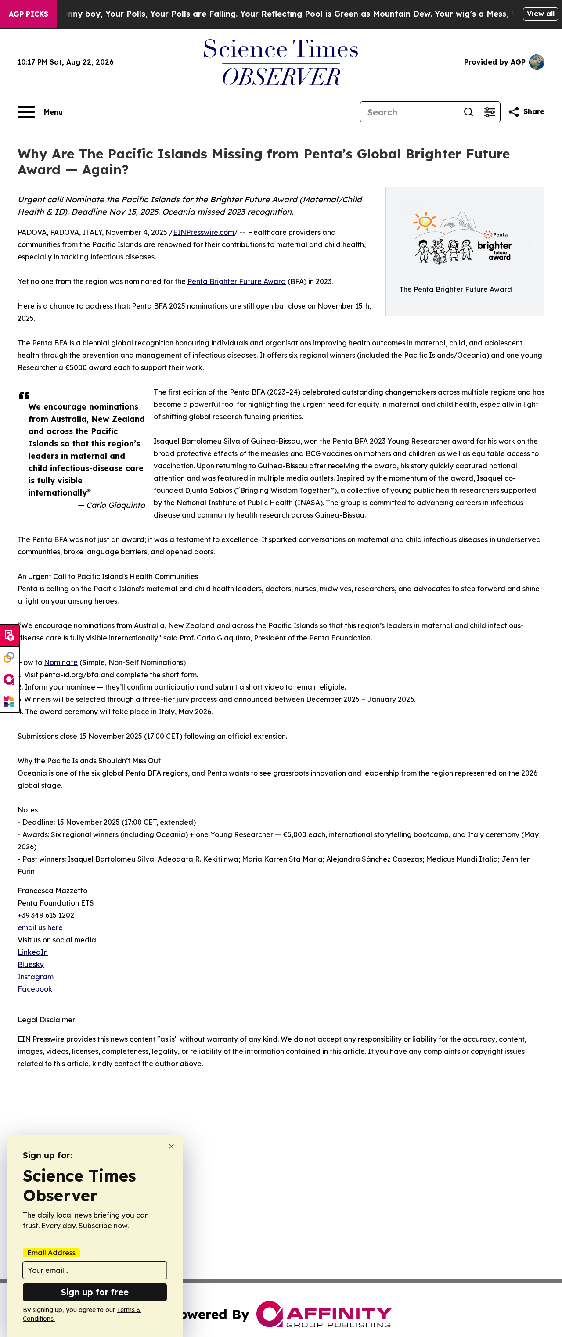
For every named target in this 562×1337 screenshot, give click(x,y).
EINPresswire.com (203, 232)
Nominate (61, 662)
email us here (40, 927)
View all (541, 13)
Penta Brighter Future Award (236, 281)
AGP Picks (28, 14)
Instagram (36, 976)
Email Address (51, 1252)
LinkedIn (33, 952)
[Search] (468, 112)
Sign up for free (95, 1292)
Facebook (35, 989)
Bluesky (31, 964)
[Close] (171, 1146)
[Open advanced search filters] (489, 112)
